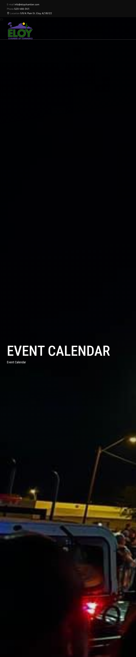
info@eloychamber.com (27, 4)
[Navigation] (127, 30)
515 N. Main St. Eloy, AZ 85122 (36, 13)
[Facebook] (1, 19)
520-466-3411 (21, 8)
